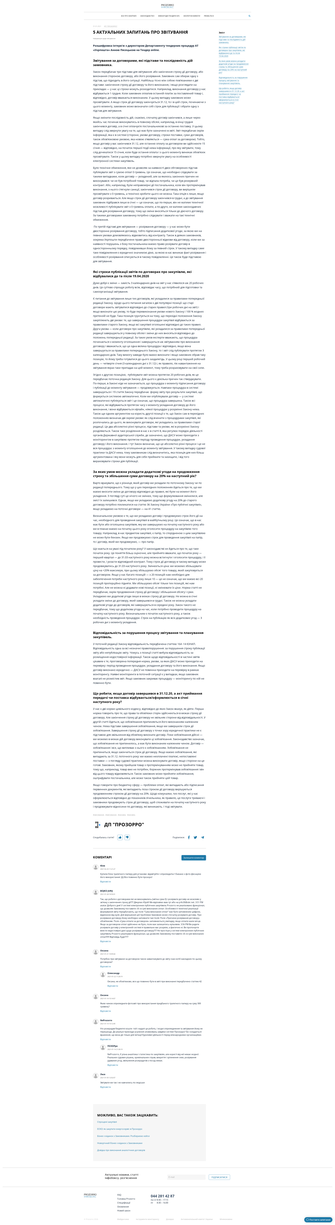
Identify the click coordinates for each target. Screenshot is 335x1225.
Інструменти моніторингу (147, 1219)
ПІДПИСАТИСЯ (219, 1177)
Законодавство (147, 16)
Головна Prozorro (126, 1198)
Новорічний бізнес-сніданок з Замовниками (119, 1143)
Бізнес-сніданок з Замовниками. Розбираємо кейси (123, 1136)
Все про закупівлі (128, 16)
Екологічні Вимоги (192, 16)
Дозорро (170, 1219)
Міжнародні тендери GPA (169, 16)
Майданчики (123, 1219)
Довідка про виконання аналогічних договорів (121, 1150)
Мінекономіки (226, 1219)
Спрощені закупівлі (107, 1121)
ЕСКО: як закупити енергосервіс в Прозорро (119, 1129)
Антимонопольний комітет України (197, 1219)
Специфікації (123, 1202)
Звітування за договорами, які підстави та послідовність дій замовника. (232, 39)
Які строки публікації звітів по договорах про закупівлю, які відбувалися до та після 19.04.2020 (232, 51)
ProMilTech (209, 16)
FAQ (119, 1194)
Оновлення (123, 1206)
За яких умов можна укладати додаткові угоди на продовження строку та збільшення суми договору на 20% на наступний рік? (234, 67)
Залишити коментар (193, 857)
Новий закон (123, 1210)
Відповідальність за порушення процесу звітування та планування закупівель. (233, 80)
